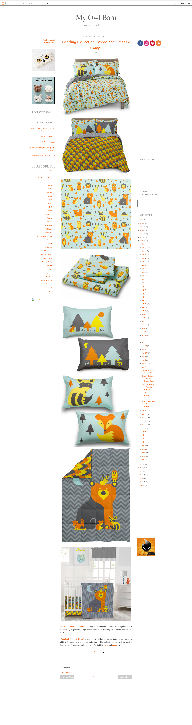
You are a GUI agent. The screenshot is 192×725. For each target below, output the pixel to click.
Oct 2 (144, 282)
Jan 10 (144, 456)
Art (51, 170)
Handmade (48, 225)
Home (95, 676)
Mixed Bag (48, 247)
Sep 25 (144, 286)
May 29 (144, 346)
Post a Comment (66, 672)
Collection (49, 192)
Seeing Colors (47, 273)
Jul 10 (144, 325)
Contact (52, 42)
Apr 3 (144, 414)
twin (106, 645)
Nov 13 (144, 261)
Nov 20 (144, 258)
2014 (141, 467)
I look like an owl (46, 232)
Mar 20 (144, 421)
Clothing (49, 189)
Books (50, 181)
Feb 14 (144, 438)
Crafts (50, 196)
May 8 (144, 356)
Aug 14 (144, 307)
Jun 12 (144, 339)
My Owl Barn (96, 17)
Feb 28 (144, 431)
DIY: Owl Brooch (48, 142)
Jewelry (49, 240)
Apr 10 (144, 410)
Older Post (125, 676)
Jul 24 (144, 318)
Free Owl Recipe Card (47, 136)
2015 (141, 464)
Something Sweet (46, 280)
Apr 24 (144, 363)
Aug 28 (144, 300)
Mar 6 (144, 428)
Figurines (49, 214)
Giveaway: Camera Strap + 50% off (43, 155)
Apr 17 (144, 367)
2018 (141, 234)
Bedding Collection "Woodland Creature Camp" (96, 44)
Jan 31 (144, 445)
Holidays (49, 229)
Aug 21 (144, 303)
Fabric (50, 210)
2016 (141, 241)
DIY (50, 207)
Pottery (50, 269)
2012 (141, 474)
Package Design (47, 262)
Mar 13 (144, 424)
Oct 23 (144, 272)
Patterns (49, 265)
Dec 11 (144, 247)
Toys (50, 287)
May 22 (144, 349)
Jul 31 (144, 314)
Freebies (49, 218)
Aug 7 (144, 311)
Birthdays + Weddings (45, 178)
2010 (141, 481)
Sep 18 (144, 289)
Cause (50, 185)
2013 (141, 471)
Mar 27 (144, 417)
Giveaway (49, 221)
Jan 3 (143, 460)
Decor (50, 203)
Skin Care (49, 276)
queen (114, 645)
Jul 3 (143, 328)
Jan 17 (144, 452)
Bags (50, 174)
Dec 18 (144, 244)
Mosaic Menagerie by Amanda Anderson (148, 386)
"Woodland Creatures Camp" (72, 638)
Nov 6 (144, 265)
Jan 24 (144, 449)
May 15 (144, 353)
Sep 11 (144, 293)
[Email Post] (102, 652)
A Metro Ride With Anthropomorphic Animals (149, 403)
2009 (141, 485)
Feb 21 (144, 435)
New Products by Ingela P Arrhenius (147, 395)
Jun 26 (144, 332)
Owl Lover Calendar (45, 254)
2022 (141, 220)
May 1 (144, 360)
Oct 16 (144, 275)
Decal (50, 199)
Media (50, 243)
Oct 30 (144, 268)
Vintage (49, 291)
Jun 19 (144, 335)
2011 (141, 478)
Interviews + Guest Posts (44, 236)
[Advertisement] (96, 690)
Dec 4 (144, 251)
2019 (141, 230)
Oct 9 (144, 279)
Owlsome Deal (47, 258)
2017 (141, 237)
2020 (141, 227)
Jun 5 (144, 342)
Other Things (48, 251)
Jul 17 (144, 321)
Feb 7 (144, 442)
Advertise (46, 42)
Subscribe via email (48, 40)
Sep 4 (144, 296)
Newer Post (67, 676)
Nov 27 (144, 254)
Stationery (49, 284)
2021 (141, 223)
